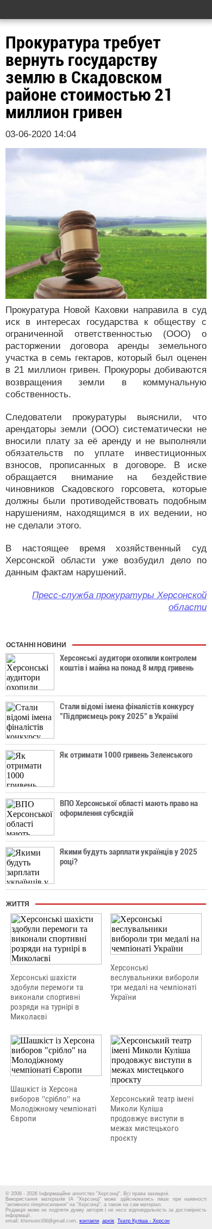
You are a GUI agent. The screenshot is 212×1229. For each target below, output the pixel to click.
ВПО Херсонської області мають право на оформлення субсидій (129, 808)
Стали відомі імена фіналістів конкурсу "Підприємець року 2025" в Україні (127, 711)
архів (108, 1221)
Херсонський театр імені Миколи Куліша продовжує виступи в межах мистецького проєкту (152, 1118)
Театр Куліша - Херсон (143, 1221)
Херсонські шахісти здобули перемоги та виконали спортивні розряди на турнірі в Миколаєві (46, 997)
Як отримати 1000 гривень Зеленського (126, 755)
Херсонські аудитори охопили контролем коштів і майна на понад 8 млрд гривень (128, 663)
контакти (89, 1221)
